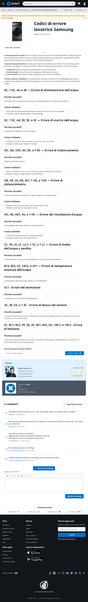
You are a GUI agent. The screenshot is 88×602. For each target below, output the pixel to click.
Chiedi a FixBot (73, 353)
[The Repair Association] (84, 573)
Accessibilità (7, 551)
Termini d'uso (7, 558)
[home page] (13, 4)
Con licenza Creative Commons (50, 598)
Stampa (28, 525)
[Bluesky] (76, 573)
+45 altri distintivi (77, 376)
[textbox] (44, 485)
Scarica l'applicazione (35, 547)
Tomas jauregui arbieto (17, 450)
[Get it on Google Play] (34, 559)
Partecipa (29, 532)
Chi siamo (6, 525)
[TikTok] (50, 573)
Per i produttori (31, 542)
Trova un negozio (32, 539)
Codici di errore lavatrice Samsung (44, 10)
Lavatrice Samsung (23, 10)
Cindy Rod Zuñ (14, 441)
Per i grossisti (31, 535)
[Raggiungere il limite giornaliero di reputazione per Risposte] (72, 373)
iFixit (28, 384)
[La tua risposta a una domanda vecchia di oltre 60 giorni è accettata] (76, 373)
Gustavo (11, 414)
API (4, 542)
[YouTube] (67, 573)
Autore (8, 363)
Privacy (5, 555)
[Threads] (80, 573)
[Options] (3, 10)
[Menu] (3, 4)
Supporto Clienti (8, 529)
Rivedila (10, 18)
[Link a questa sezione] (3, 90)
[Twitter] (58, 573)
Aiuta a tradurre (8, 573)
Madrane (12, 426)
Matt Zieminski (45, 34)
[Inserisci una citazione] (22, 475)
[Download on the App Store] (33, 552)
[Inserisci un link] (18, 475)
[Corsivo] (11, 475)
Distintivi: (78, 368)
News (28, 529)
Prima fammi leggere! (68, 539)
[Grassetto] (7, 475)
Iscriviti (71, 535)
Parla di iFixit (7, 532)
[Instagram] (63, 573)
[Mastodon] (71, 573)
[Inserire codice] (15, 475)
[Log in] (84, 4)
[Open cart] (79, 4)
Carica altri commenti (45, 468)
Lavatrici (11, 10)
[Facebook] (54, 573)
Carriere (5, 535)
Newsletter (6, 539)
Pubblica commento (74, 496)
